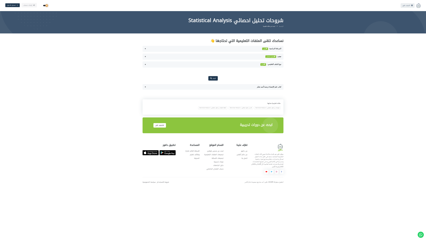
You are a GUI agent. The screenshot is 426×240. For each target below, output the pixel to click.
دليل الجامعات (218, 165)
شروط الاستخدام (163, 182)
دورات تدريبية (219, 161)
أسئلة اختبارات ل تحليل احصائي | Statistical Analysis (212, 108)
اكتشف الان (159, 125)
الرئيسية (281, 26)
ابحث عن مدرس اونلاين (215, 151)
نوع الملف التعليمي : (271, 64)
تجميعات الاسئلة (218, 158)
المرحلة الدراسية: (272, 49)
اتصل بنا (245, 158)
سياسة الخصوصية (149, 182)
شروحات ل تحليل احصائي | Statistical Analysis (267, 108)
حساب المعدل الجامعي (215, 168)
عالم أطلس (248, 182)
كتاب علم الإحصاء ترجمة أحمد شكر (269, 87)
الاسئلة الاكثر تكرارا (192, 151)
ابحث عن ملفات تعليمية (269, 26)
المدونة (197, 158)
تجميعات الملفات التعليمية (214, 154)
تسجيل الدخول (11, 5)
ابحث (214, 78)
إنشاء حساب (27, 5)
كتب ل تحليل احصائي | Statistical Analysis (241, 108)
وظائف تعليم (195, 154)
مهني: (273, 56)
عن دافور (244, 151)
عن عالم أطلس (242, 154)
